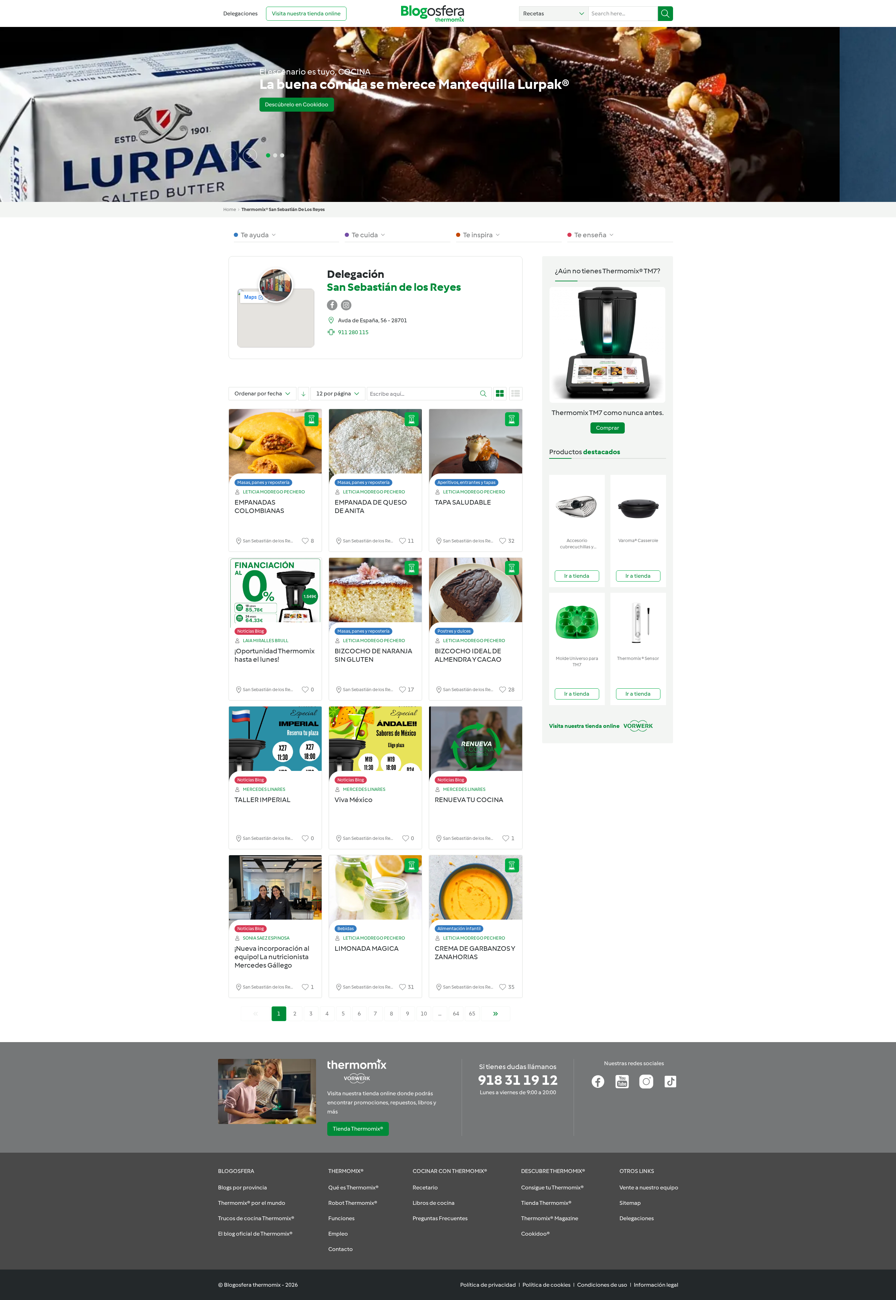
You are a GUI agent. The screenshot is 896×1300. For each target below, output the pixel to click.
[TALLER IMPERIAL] (275, 747)
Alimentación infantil (459, 928)
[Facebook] (598, 1082)
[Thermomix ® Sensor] (638, 622)
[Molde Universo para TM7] (577, 622)
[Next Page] (495, 1013)
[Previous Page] (255, 1013)
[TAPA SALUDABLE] (475, 449)
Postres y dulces (454, 631)
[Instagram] (646, 1082)
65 (472, 1013)
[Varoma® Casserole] (638, 504)
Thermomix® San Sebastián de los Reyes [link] (283, 209)
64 (456, 1013)
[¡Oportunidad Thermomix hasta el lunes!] (275, 598)
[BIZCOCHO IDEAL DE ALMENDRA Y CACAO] (475, 598)
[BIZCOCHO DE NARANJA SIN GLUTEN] (375, 598)
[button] (554, 13)
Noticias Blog (250, 631)
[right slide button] (250, 155)
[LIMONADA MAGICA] (375, 895)
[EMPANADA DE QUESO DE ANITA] (375, 449)
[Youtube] (622, 1082)
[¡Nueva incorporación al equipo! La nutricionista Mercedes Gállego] (275, 895)
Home (229, 209)
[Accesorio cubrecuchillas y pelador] (577, 504)
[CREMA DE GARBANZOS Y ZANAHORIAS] (475, 895)
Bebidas (345, 928)
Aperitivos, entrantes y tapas (467, 482)
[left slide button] (230, 155)
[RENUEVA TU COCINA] (475, 747)
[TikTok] (670, 1082)
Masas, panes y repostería (263, 482)
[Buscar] (665, 13)
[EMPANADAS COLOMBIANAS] (275, 449)
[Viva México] (375, 747)
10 (424, 1013)
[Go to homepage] (432, 13)
